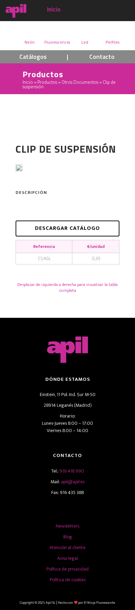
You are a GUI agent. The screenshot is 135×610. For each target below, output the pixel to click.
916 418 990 (72, 471)
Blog (67, 537)
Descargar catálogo (67, 228)
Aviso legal (67, 558)
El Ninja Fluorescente (99, 602)
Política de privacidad (67, 569)
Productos (47, 82)
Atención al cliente (68, 547)
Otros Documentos (80, 82)
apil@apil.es (72, 482)
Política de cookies (68, 580)
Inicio (54, 9)
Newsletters (67, 526)
